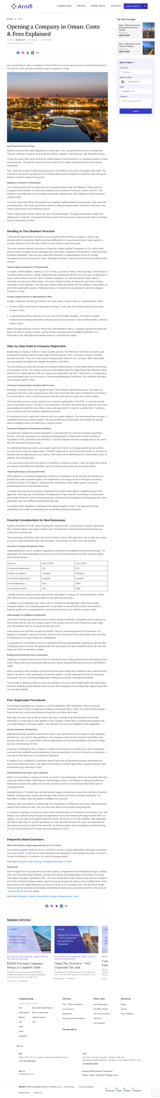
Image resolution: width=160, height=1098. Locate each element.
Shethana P (20, 40)
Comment (123, 96)
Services (81, 6)
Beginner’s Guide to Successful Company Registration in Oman (48, 896)
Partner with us (98, 6)
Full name (124, 68)
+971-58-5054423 (27, 1061)
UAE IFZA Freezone (19, 959)
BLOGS (10, 19)
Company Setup (64, 6)
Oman (19, 19)
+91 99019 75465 (90, 1064)
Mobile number (126, 77)
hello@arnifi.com (26, 1074)
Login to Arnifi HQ (133, 6)
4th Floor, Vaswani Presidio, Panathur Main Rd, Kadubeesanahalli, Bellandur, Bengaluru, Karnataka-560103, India (111, 1058)
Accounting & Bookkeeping (20, 957)
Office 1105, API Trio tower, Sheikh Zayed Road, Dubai (43, 1057)
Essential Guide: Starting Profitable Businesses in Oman (45, 861)
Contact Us (116, 6)
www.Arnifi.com (15, 891)
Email (122, 87)
